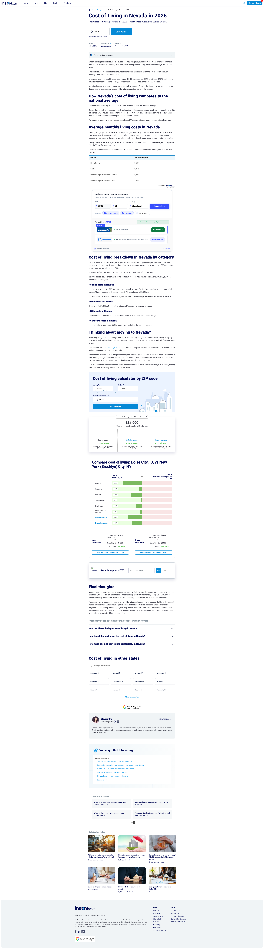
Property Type (132, 202)
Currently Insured (112, 213)
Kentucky (160, 690)
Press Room (156, 927)
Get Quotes (156, 239)
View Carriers (121, 32)
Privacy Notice (175, 910)
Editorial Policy (157, 919)
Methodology (157, 913)
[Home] (89, 10)
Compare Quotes (255, 3)
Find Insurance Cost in (110, 553)
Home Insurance (101, 523)
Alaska (115, 673)
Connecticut (117, 682)
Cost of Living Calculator (113, 347)
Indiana (115, 690)
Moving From (97, 385)
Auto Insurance (101, 517)
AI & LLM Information (159, 930)
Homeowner (128, 213)
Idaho (92, 690)
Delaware (138, 682)
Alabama (93, 673)
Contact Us (156, 922)
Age (113, 202)
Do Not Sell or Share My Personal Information (178, 920)
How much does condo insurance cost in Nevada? (115, 769)
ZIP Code (97, 202)
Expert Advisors (158, 916)
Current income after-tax (101, 396)
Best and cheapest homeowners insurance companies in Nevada (120, 765)
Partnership (156, 925)
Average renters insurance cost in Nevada (112, 772)
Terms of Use (175, 913)
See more (100, 780)
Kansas (137, 690)
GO (158, 570)
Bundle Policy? (143, 213)
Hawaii (159, 682)
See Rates (157, 230)
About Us (156, 910)
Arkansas (160, 673)
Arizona (138, 673)
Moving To (121, 385)
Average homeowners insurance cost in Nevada (114, 762)
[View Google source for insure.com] (132, 707)
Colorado (93, 682)
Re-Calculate (115, 407)
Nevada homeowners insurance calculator (112, 776)
